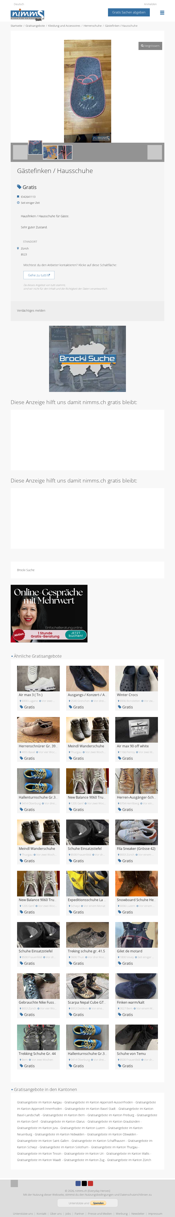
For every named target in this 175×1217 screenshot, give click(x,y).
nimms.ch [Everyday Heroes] (92, 1191)
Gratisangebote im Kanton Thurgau (114, 1147)
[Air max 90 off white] (136, 729)
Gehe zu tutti (37, 275)
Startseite (16, 26)
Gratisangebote (35, 26)
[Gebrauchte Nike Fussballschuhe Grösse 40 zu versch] (38, 986)
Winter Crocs (127, 694)
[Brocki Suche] (87, 358)
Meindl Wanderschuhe (86, 746)
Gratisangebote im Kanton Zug (84, 1160)
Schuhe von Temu (131, 1053)
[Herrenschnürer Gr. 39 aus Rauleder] (38, 729)
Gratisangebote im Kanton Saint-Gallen (43, 1141)
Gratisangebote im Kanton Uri (84, 1153)
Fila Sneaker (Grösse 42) (136, 848)
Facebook (78, 1183)
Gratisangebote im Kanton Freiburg (111, 1115)
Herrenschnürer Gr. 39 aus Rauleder (48, 746)
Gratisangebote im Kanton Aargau (39, 1102)
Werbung (122, 1214)
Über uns (56, 1214)
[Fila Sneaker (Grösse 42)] (136, 832)
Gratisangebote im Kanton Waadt (39, 1160)
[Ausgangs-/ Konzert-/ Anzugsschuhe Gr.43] (87, 678)
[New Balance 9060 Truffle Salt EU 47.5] (87, 781)
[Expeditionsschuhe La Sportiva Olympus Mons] (87, 883)
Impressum (155, 1214)
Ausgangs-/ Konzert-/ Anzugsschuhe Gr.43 (101, 694)
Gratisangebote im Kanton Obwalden (111, 1134)
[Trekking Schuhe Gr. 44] (38, 1037)
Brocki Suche (26, 570)
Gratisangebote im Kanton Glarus (63, 1121)
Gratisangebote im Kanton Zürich (129, 1160)
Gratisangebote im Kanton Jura (37, 1128)
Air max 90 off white (133, 746)
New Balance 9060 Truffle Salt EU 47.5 (98, 797)
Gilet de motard (129, 951)
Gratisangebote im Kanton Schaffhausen (98, 1141)
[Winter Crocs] (136, 678)
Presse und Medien (100, 1214)
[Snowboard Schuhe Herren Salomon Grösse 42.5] (136, 883)
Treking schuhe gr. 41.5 (86, 951)
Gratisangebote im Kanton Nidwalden (59, 1134)
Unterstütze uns (23, 1214)
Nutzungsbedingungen (99, 1194)
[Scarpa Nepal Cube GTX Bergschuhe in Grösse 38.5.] (87, 986)
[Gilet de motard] (136, 935)
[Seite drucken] (83, 35)
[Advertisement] (87, 439)
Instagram (96, 1183)
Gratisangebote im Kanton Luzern (82, 1128)
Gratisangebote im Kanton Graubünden (114, 1121)
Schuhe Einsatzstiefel (85, 848)
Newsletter (137, 1214)
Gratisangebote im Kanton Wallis (127, 1153)
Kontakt (41, 1214)
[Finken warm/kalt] (136, 986)
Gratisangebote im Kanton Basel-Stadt (90, 1109)
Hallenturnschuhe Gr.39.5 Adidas (45, 797)
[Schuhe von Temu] (136, 1037)
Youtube (90, 1183)
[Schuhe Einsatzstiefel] (87, 832)
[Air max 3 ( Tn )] (38, 678)
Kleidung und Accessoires (64, 26)
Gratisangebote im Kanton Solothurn (64, 1147)
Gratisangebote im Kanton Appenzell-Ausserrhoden (98, 1102)
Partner (79, 1214)
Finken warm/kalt (130, 1002)
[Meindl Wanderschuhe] (87, 729)
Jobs (68, 1214)
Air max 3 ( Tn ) (30, 694)
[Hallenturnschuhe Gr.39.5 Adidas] (38, 781)
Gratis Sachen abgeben (129, 12)
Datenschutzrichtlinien (134, 1194)
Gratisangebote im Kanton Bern (64, 1115)
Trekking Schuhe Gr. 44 (37, 1053)
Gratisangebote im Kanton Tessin (39, 1153)
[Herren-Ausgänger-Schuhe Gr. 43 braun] (136, 781)
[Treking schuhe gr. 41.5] (87, 935)
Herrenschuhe (93, 26)
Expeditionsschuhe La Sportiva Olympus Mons (105, 899)
